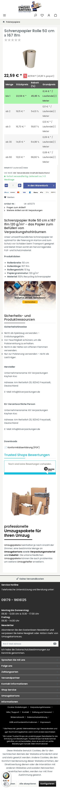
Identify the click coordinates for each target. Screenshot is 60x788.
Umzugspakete (12, 545)
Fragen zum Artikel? (16, 207)
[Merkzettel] (42, 15)
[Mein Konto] (49, 15)
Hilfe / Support (12, 712)
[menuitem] (4, 15)
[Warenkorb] (55, 15)
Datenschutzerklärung (37, 717)
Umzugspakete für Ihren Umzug (22, 531)
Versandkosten (46, 728)
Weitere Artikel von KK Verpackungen (24, 210)
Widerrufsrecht (17, 717)
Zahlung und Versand (42, 712)
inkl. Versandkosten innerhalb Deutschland (31, 173)
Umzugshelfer (24, 561)
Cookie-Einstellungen (17, 707)
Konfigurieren (47, 783)
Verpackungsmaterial (42, 551)
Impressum (45, 722)
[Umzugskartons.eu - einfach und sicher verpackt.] (30, 7)
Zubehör (14, 555)
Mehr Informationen (39, 744)
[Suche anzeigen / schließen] (35, 15)
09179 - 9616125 (13, 600)
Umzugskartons (13, 551)
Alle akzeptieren (27, 783)
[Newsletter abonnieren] (54, 644)
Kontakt (25, 712)
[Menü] (4, 15)
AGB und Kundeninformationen (23, 722)
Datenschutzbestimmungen (30, 649)
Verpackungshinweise (40, 707)
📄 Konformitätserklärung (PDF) (22, 447)
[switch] (6, 783)
